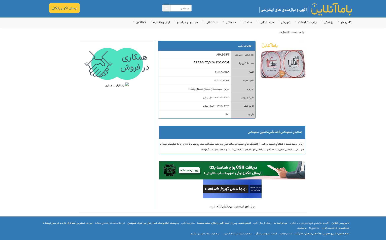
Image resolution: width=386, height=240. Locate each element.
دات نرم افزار (285, 233)
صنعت (247, 22)
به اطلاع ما (314, 227)
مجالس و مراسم (187, 22)
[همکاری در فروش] (117, 65)
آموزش (286, 22)
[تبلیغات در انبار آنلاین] (232, 190)
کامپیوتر (345, 22)
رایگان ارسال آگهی (262, 223)
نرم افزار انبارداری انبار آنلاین (238, 233)
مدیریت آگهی (188, 223)
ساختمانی (211, 22)
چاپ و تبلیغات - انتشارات (292, 32)
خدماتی (230, 22)
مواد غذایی (266, 22)
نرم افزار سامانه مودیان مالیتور (204, 233)
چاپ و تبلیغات (307, 22)
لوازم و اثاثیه (161, 22)
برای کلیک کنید (232, 206)
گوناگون (141, 22)
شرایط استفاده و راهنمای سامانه (110, 223)
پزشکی (328, 22)
